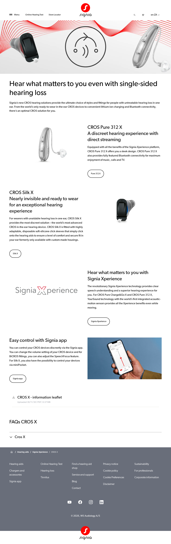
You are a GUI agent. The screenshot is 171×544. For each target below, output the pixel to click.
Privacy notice (110, 464)
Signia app (18, 379)
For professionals (143, 471)
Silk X (15, 254)
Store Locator (55, 15)
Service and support (83, 475)
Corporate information (146, 477)
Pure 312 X (95, 174)
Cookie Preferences (113, 477)
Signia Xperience (98, 321)
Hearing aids (16, 464)
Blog (74, 481)
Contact (76, 488)
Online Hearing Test (34, 15)
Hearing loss (47, 471)
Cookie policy (110, 471)
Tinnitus (45, 477)
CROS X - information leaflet (39, 397)
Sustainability (141, 464)
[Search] (134, 15)
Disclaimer (108, 484)
